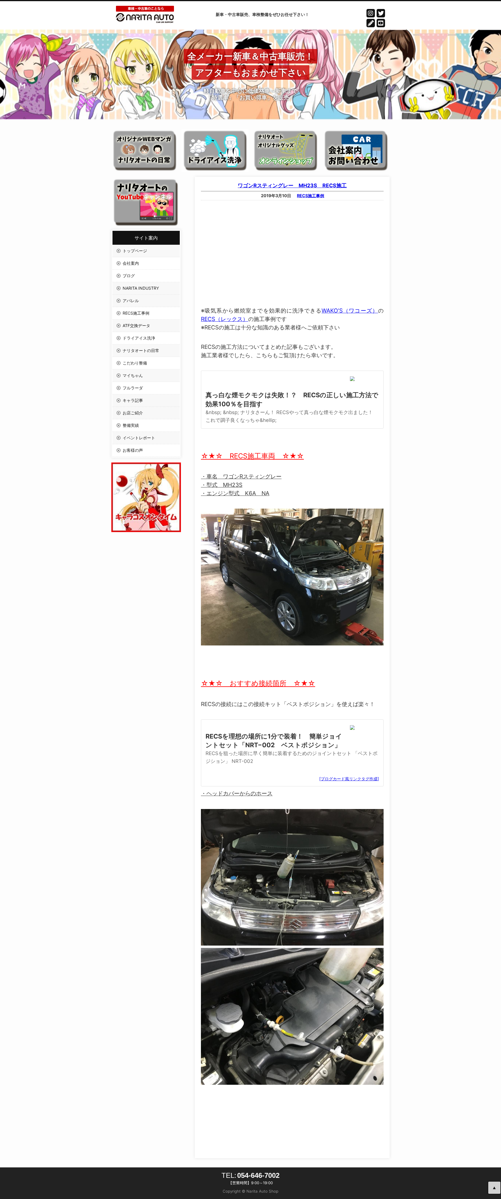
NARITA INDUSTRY (141, 288)
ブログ (129, 275)
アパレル (131, 300)
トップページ (135, 250)
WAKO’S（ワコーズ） (350, 310)
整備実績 (131, 425)
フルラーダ (133, 387)
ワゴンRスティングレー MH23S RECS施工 (292, 185)
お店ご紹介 (133, 412)
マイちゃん (133, 375)
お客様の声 (133, 450)
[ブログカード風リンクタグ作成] (349, 778)
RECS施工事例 (310, 195)
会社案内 (131, 263)
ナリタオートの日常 (141, 350)
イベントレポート (139, 437)
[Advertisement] (292, 246)
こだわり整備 (135, 362)
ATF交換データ (136, 325)
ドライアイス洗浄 (139, 337)
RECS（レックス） (224, 318)
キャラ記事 (133, 400)
